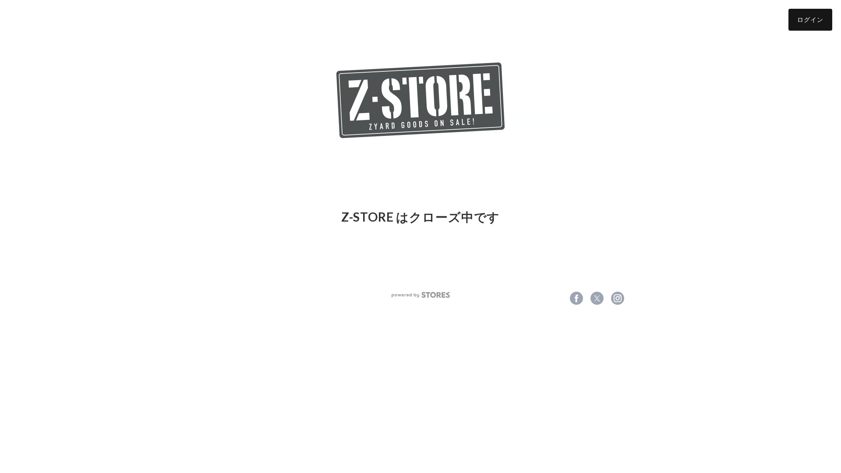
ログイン (810, 19)
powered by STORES (421, 295)
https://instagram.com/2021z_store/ (617, 298)
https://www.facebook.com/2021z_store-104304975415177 (576, 298)
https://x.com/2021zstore (597, 298)
